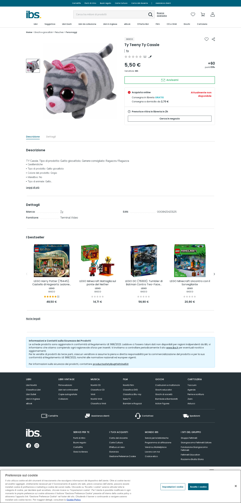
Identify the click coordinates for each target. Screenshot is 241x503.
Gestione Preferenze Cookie (122, 456)
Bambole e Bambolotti (166, 399)
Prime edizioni (65, 385)
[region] (120, 486)
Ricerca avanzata (162, 14)
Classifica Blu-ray (132, 394)
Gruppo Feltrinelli (189, 438)
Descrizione (33, 136)
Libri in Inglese (33, 399)
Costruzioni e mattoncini (167, 385)
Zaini (190, 399)
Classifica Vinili (98, 403)
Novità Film (128, 385)
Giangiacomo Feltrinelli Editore (196, 442)
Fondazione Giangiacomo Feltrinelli (194, 448)
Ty (127, 50)
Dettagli (51, 136)
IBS (136, 71)
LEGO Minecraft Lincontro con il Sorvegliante (190, 283)
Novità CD (95, 385)
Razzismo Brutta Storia (192, 459)
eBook (29, 403)
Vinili (93, 394)
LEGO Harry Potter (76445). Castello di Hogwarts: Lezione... (51, 283)
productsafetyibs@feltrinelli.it (111, 364)
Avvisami (172, 80)
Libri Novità (31, 385)
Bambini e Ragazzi (132, 403)
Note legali (33, 319)
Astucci (191, 403)
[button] (150, 14)
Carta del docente (139, 3)
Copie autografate (67, 394)
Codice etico (151, 456)
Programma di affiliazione (158, 442)
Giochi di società (163, 394)
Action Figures (162, 403)
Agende (191, 389)
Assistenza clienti (163, 3)
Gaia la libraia (80, 451)
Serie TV (127, 399)
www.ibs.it (172, 347)
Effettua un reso (117, 447)
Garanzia (114, 451)
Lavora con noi (152, 451)
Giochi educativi (163, 389)
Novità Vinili (96, 399)
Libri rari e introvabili (68, 389)
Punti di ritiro (90, 3)
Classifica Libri (33, 389)
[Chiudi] (235, 486)
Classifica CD (97, 389)
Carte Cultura (121, 3)
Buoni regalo (105, 3)
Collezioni (63, 399)
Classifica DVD (130, 389)
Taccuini (192, 385)
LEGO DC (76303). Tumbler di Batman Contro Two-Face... (143, 283)
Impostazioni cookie (172, 486)
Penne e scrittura (196, 394)
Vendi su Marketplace (155, 447)
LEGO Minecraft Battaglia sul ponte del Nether (97, 283)
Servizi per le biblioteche (156, 438)
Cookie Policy (74, 499)
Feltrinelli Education (190, 454)
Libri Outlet (31, 394)
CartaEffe (76, 3)
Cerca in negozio (170, 118)
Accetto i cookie (198, 486)
